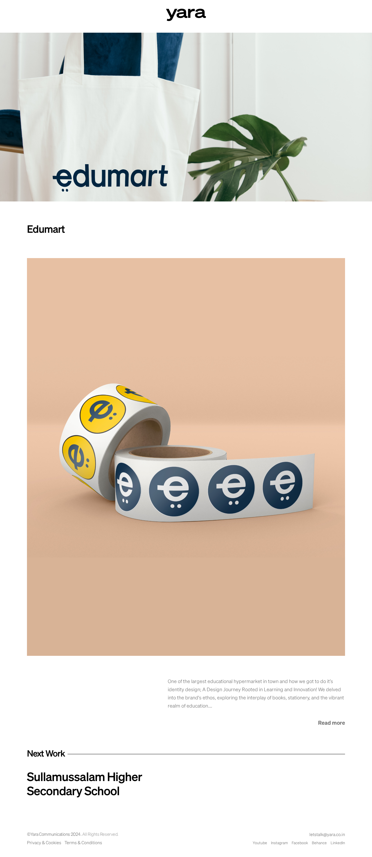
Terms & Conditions (83, 843)
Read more (331, 723)
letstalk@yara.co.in (327, 835)
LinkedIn (338, 843)
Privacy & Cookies (44, 843)
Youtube (260, 843)
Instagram (279, 843)
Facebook (300, 843)
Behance (319, 843)
